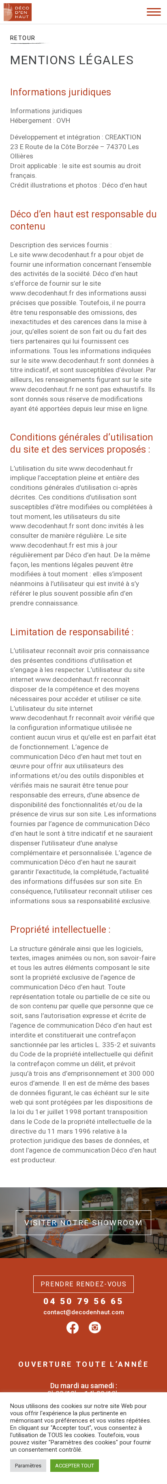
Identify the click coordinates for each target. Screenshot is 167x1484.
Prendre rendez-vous (83, 1284)
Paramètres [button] (28, 1466)
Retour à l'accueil (42, 35)
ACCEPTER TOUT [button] (74, 1466)
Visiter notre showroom (83, 1222)
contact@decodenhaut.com (83, 1312)
